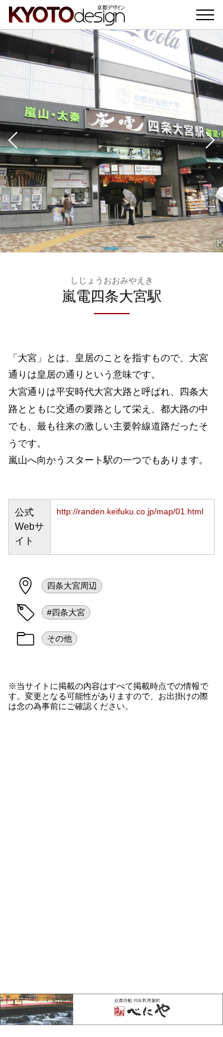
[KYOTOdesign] (67, 19)
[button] (12, 141)
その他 (59, 638)
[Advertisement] (111, 852)
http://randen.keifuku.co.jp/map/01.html (129, 511)
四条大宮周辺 (72, 585)
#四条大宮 (66, 612)
